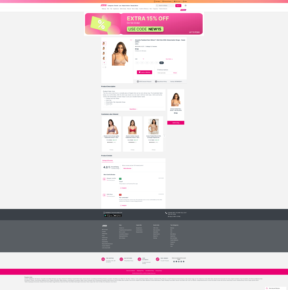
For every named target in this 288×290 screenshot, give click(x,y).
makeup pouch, (46, 280)
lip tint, (197, 278)
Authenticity (104, 233)
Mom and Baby (173, 238)
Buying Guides (139, 232)
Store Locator (122, 232)
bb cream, (79, 278)
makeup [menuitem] (104, 8)
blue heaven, (111, 280)
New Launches (156, 230)
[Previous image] (103, 67)
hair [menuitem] (111, 8)
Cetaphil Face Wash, (140, 280)
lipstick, (26, 278)
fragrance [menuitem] (155, 8)
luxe (120, 5)
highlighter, (31, 278)
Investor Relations (106, 245)
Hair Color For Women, (190, 280)
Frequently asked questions (125, 230)
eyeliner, (110, 278)
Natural (172, 244)
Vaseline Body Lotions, (242, 280)
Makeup (172, 227)
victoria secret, (86, 278)
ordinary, (133, 278)
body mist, (56, 280)
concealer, (43, 278)
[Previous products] (102, 136)
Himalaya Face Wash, (170, 280)
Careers (104, 231)
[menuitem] (183, 10)
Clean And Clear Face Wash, (67, 281)
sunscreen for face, (225, 278)
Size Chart (168, 59)
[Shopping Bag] (186, 6)
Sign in (178, 5)
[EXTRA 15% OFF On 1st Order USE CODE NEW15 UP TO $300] (144, 24)
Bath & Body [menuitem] (123, 8)
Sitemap (155, 238)
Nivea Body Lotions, (232, 280)
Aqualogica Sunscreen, (34, 281)
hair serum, (37, 278)
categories (111, 5)
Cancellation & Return (123, 234)
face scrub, (132, 280)
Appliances (172, 236)
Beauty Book (139, 227)
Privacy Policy (159, 270)
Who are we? (105, 229)
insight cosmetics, (235, 278)
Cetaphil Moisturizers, (202, 280)
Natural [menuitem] (129, 8)
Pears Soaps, (90, 281)
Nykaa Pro (155, 236)
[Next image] (105, 67)
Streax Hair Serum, (221, 280)
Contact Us (121, 227)
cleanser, (151, 278)
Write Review (127, 168)
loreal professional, (172, 278)
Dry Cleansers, (106, 281)
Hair (171, 232)
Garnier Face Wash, (180, 280)
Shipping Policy (140, 270)
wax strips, (211, 278)
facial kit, (74, 278)
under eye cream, (203, 278)
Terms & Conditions (130, 270)
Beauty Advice (134, 5)
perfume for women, (67, 278)
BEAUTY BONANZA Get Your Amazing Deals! (114, 1)
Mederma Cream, (150, 280)
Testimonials (105, 237)
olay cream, (188, 278)
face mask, (49, 278)
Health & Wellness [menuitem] (144, 8)
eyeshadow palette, (144, 278)
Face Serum (114, 281)
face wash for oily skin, (124, 278)
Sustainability (105, 241)
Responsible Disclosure (107, 243)
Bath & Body (173, 234)
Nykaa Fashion (126, 5)
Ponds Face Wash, (212, 280)
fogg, (193, 278)
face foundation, (244, 278)
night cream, (84, 280)
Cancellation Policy (149, 270)
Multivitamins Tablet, (159, 280)
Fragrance (172, 242)
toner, (137, 278)
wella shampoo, (64, 280)
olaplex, (52, 280)
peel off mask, (118, 280)
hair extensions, (181, 278)
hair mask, (115, 278)
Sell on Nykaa (122, 238)
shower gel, (217, 278)
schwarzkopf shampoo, (101, 280)
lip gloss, (59, 278)
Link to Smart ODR (106, 247)
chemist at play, (158, 278)
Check (175, 72)
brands (116, 5)
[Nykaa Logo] (103, 5)
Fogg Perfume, (56, 281)
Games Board (139, 230)
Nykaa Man (155, 232)
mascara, (164, 278)
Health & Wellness (174, 240)
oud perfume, (38, 280)
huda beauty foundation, (74, 280)
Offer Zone (155, 227)
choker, (32, 280)
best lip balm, (125, 280)
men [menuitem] (151, 8)
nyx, (94, 280)
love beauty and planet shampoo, (99, 278)
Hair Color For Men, (98, 281)
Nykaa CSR (104, 239)
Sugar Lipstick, (252, 280)
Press (103, 235)
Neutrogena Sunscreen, (80, 281)
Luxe (171, 246)
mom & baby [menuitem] (135, 8)
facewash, (90, 280)
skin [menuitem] (108, 8)
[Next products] (164, 136)
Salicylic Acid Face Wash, (46, 281)
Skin (171, 230)
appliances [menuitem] (116, 8)
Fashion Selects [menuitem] (163, 8)
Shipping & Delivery (123, 236)
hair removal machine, (254, 278)
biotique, (54, 278)
